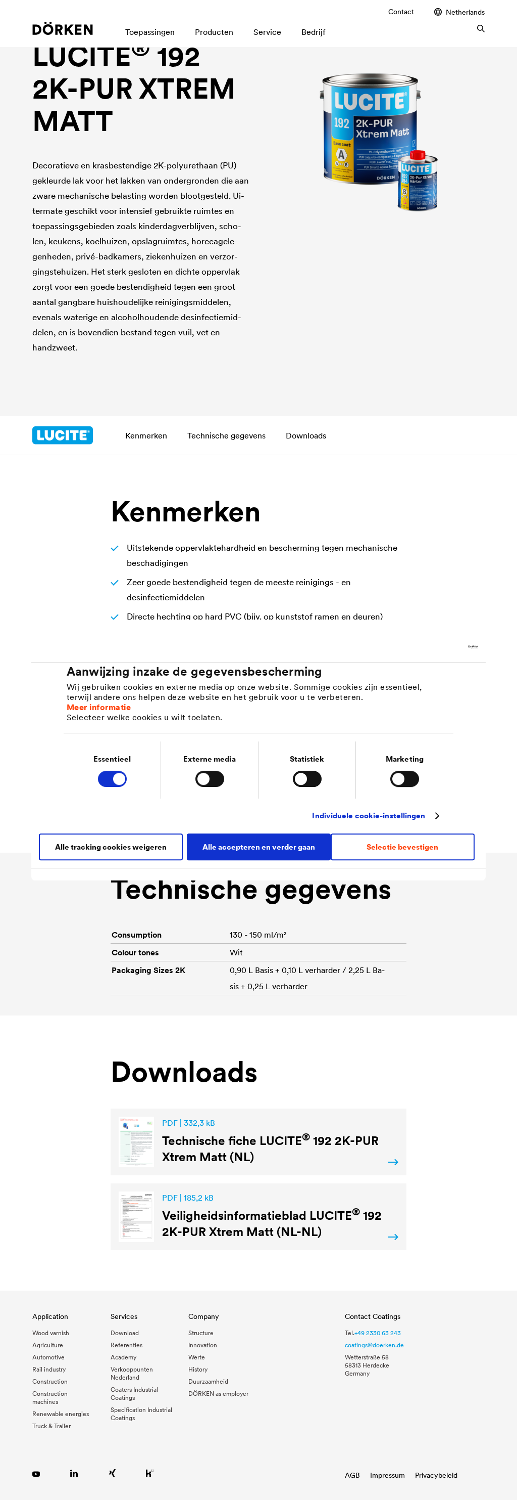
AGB (352, 1475)
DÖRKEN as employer (218, 1393)
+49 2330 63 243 (377, 1333)
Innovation (202, 1345)
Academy (123, 1357)
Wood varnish (50, 1333)
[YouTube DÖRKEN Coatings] (36, 1473)
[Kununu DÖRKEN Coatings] (149, 1473)
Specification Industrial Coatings (141, 1414)
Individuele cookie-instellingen (368, 815)
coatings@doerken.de (374, 1345)
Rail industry (49, 1369)
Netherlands (465, 12)
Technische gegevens (226, 435)
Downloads (306, 435)
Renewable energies (60, 1414)
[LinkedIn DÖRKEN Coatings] (74, 1473)
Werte (196, 1357)
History (198, 1369)
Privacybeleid (436, 1475)
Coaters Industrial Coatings (134, 1393)
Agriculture (47, 1345)
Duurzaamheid (208, 1381)
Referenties (126, 1345)
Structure (201, 1333)
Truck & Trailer (51, 1426)
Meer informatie (99, 707)
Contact (401, 11)
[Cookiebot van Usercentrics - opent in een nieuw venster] (434, 646)
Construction (50, 1381)
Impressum (387, 1475)
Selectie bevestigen (402, 847)
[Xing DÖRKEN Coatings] (112, 1473)
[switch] (209, 779)
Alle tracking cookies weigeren (111, 847)
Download (125, 1333)
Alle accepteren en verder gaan (258, 847)
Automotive (48, 1357)
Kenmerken (146, 435)
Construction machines (50, 1397)
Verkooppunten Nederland (132, 1373)
